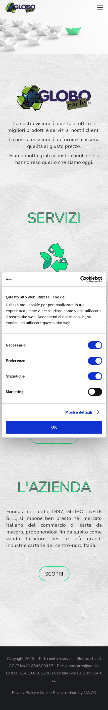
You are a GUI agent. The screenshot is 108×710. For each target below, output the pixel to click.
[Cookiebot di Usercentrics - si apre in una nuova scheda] (80, 279)
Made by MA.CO (81, 692)
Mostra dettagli (78, 412)
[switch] (95, 361)
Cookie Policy (51, 692)
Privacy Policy (24, 692)
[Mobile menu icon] (100, 7)
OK (54, 427)
